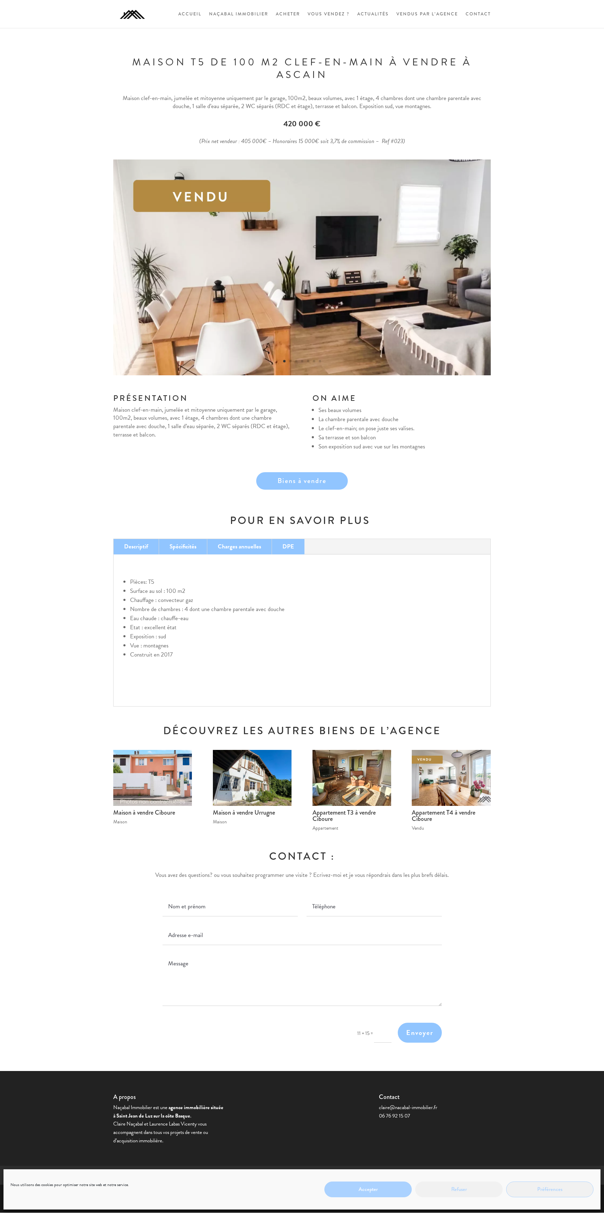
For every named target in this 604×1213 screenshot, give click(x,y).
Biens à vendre (302, 481)
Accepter (368, 1189)
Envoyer (419, 1032)
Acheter (288, 14)
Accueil (189, 14)
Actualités (373, 14)
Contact (478, 14)
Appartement (325, 828)
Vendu (418, 828)
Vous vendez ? (329, 14)
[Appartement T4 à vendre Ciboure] (451, 778)
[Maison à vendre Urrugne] (252, 778)
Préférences (549, 1189)
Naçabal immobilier (238, 14)
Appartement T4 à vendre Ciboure (443, 815)
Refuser (459, 1189)
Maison (120, 821)
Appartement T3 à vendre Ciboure (344, 815)
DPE (288, 546)
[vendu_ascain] (302, 375)
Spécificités (183, 546)
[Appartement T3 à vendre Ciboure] (351, 778)
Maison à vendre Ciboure (144, 812)
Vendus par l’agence (427, 14)
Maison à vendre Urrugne (244, 812)
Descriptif (136, 546)
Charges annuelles (239, 546)
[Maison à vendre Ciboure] (152, 778)
